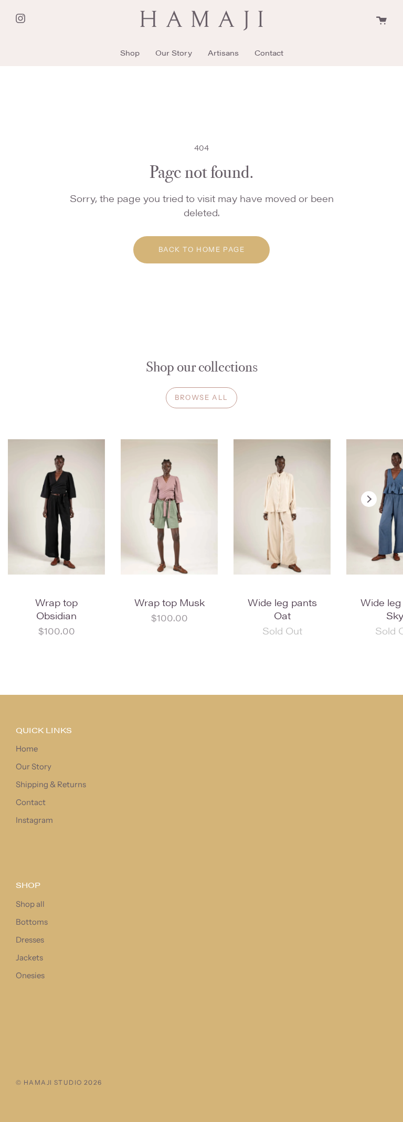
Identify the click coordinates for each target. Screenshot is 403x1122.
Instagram (34, 820)
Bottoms (32, 922)
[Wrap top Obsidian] (56, 507)
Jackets (29, 957)
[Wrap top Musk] (169, 507)
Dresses (30, 940)
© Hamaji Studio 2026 (59, 1082)
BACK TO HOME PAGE (201, 249)
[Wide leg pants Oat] (282, 507)
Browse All (201, 397)
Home (27, 749)
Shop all (30, 904)
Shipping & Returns (51, 784)
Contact (31, 802)
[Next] (369, 499)
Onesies (30, 975)
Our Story (33, 766)
